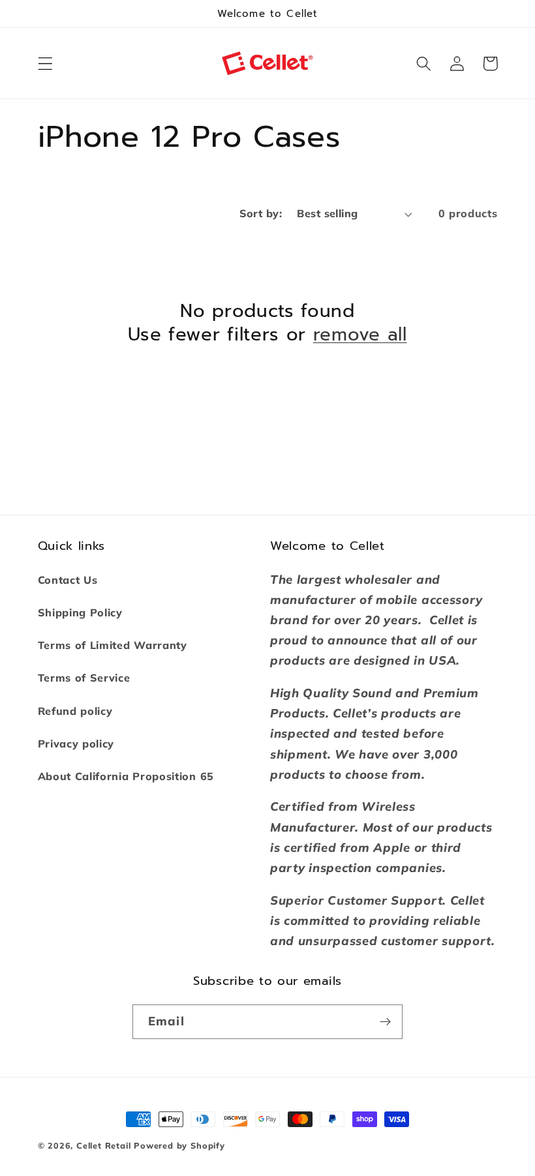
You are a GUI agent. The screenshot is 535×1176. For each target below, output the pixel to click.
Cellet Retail (103, 1145)
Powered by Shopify (179, 1145)
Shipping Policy (80, 612)
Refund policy (75, 710)
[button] (45, 63)
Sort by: (261, 213)
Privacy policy (76, 743)
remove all (360, 335)
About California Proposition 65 (126, 776)
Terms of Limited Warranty (112, 645)
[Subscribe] (385, 1022)
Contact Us (68, 579)
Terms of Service (84, 677)
